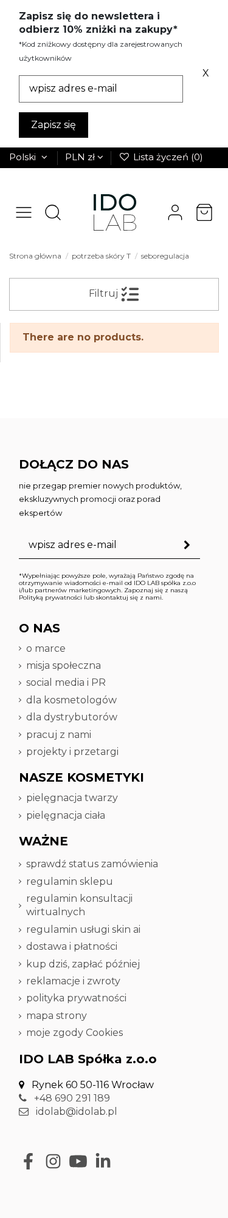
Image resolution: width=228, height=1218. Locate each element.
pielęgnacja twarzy (72, 798)
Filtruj (104, 294)
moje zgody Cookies (74, 1032)
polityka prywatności (76, 998)
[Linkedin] (103, 1161)
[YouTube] (78, 1161)
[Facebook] (28, 1161)
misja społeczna (63, 665)
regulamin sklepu (69, 881)
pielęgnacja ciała (65, 815)
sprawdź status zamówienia (92, 864)
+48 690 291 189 (71, 1098)
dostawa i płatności (71, 946)
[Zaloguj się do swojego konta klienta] (175, 212)
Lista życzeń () (166, 157)
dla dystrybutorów (73, 717)
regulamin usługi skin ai (83, 929)
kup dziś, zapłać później (83, 964)
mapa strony (56, 1015)
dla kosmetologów (71, 700)
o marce (46, 648)
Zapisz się (53, 124)
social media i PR (66, 682)
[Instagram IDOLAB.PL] (53, 1161)
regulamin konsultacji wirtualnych (79, 905)
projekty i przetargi (72, 751)
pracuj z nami (60, 734)
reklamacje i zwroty (73, 981)
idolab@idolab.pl (75, 1111)
